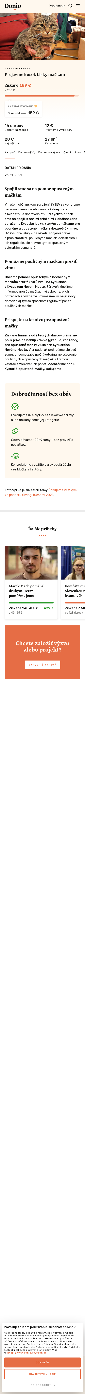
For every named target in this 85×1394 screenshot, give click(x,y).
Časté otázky (72, 152)
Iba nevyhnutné (42, 1374)
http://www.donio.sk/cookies (27, 1352)
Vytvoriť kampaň (42, 664)
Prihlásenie (57, 6)
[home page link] (13, 6)
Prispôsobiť (41, 1385)
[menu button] (78, 5)
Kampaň (10, 152)
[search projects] (70, 6)
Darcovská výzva (49, 152)
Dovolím (42, 1362)
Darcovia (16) (26, 152)
